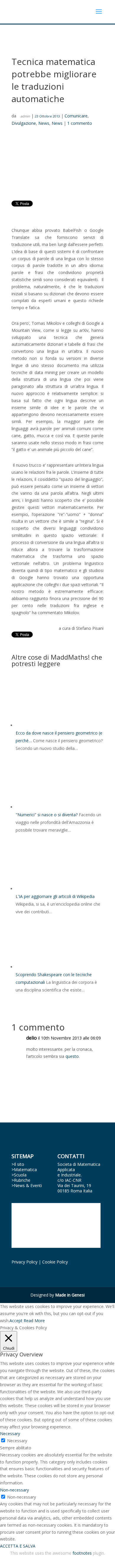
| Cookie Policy (53, 1262)
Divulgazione (24, 123)
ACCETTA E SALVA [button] (17, 1546)
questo (72, 1056)
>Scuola (19, 1175)
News (43, 123)
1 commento (79, 123)
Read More (34, 1320)
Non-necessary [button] (14, 1490)
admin (25, 116)
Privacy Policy (24, 1262)
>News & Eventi (27, 1185)
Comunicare (76, 116)
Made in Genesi (70, 1295)
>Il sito (18, 1164)
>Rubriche (21, 1180)
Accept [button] (15, 1320)
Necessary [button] (10, 1433)
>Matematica (24, 1169)
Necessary (17, 1440)
